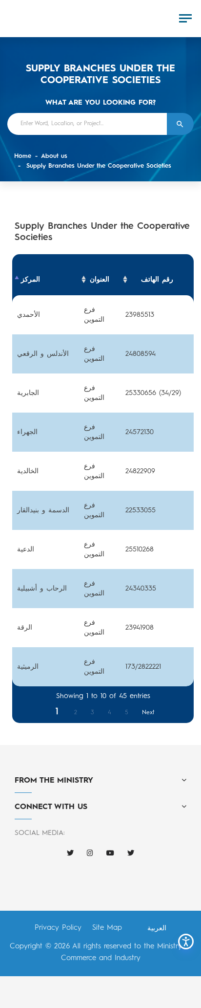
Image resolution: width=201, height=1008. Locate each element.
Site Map (107, 928)
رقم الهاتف (157, 279)
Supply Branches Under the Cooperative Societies (97, 166)
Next (148, 713)
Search (180, 124)
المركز (30, 279)
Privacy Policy (58, 928)
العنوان (99, 279)
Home (22, 156)
